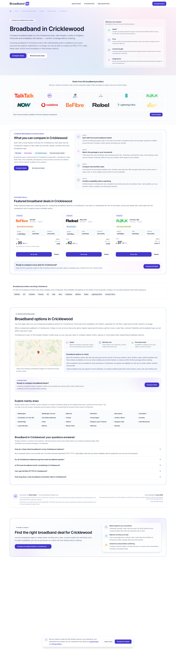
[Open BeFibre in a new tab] (22, 221)
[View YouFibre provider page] (75, 96)
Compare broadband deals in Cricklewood (32, 546)
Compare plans (159, 3)
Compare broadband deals (28, 11)
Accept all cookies (123, 641)
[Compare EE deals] (126, 96)
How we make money (157, 501)
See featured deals (38, 168)
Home (16, 11)
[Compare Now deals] (24, 105)
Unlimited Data (89, 3)
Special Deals (76, 3)
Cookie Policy (94, 641)
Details (56, 254)
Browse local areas (37, 56)
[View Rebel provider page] (101, 105)
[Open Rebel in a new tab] (72, 221)
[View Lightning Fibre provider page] (126, 105)
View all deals (156, 114)
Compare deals (18, 56)
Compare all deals (152, 266)
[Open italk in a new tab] (122, 221)
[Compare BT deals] (49, 96)
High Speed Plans (104, 3)
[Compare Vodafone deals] (49, 105)
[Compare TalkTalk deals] (24, 96)
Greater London (51, 11)
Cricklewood (63, 11)
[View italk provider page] (152, 96)
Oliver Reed (33, 495)
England (42, 11)
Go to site (34, 254)
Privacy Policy (57, 644)
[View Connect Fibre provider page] (152, 105)
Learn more (108, 641)
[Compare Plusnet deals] (101, 96)
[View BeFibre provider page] (75, 105)
